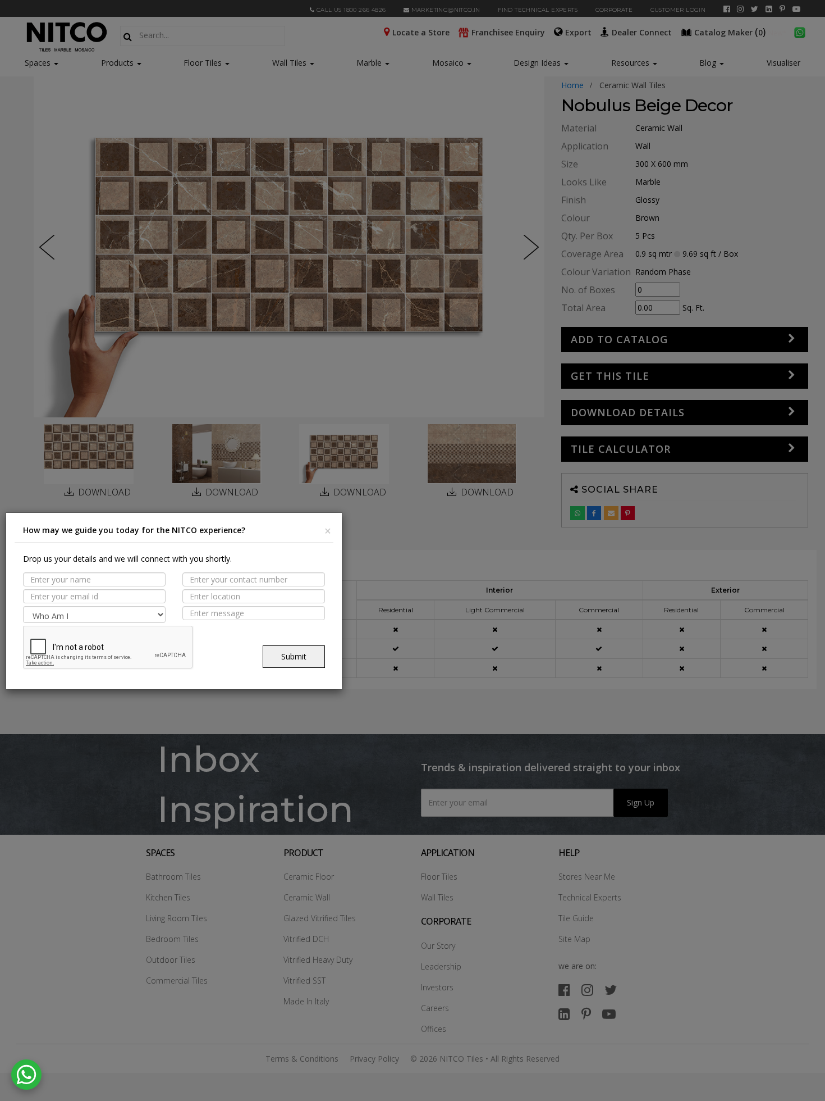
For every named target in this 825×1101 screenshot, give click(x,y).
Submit (293, 656)
